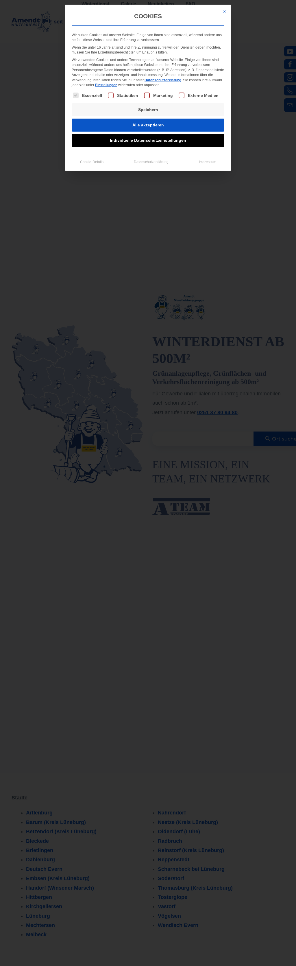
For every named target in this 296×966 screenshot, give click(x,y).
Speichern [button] (148, 109)
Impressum (207, 162)
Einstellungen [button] (106, 85)
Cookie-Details (91, 162)
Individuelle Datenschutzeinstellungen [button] (148, 140)
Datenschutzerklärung (163, 80)
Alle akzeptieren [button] (148, 125)
